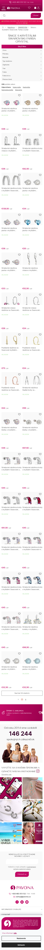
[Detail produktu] (11, 99)
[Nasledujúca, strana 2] (22, 699)
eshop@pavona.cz (23, 897)
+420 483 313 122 (19, 2)
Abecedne (18, 90)
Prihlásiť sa (22, 874)
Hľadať (35, 15)
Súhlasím (21, 945)
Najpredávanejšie (7, 90)
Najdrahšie (26, 87)
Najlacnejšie (17, 87)
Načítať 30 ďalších (22, 693)
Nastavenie (21, 938)
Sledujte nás (6, 774)
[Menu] (3, 8)
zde (15, 933)
